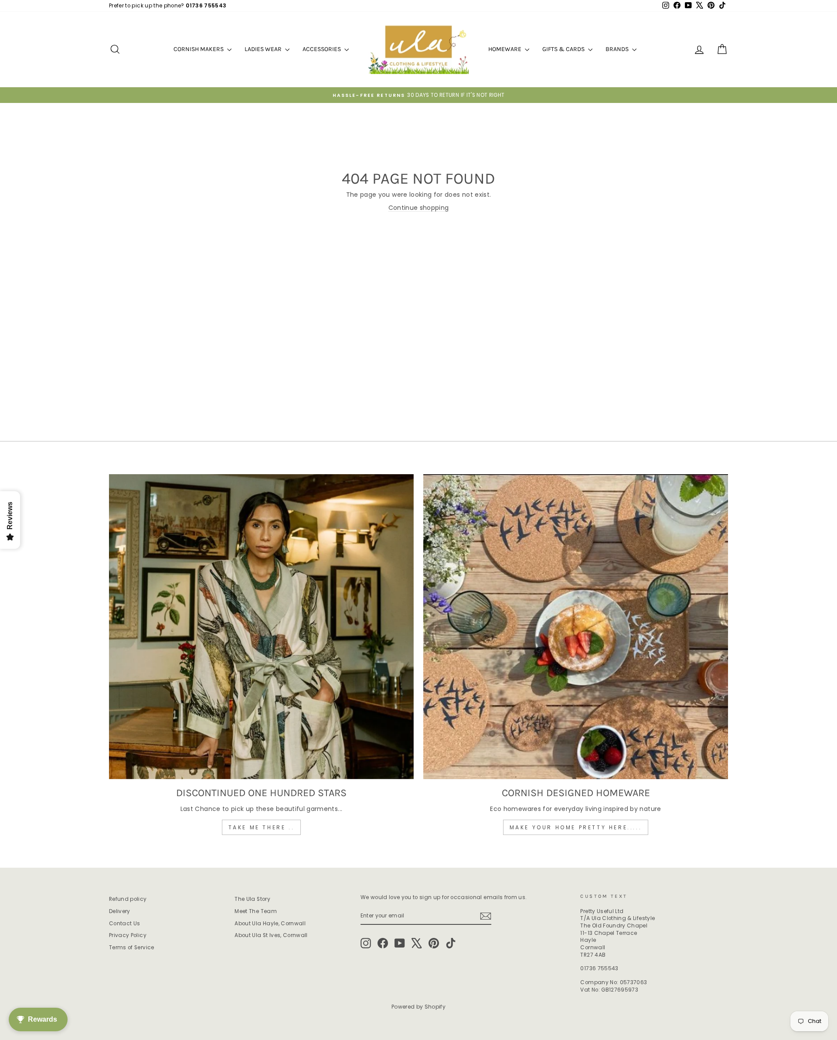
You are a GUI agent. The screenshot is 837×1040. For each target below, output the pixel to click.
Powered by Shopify (418, 1006)
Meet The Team (256, 911)
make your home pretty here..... (576, 827)
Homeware (505, 49)
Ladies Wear (264, 49)
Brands (618, 49)
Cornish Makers (199, 49)
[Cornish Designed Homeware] (575, 626)
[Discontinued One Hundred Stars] (261, 626)
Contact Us (124, 923)
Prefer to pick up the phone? (167, 5)
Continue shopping (418, 207)
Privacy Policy (127, 935)
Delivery (119, 911)
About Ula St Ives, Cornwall (271, 935)
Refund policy (128, 899)
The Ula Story (252, 899)
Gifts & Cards (564, 49)
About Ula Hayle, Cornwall (270, 923)
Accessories (322, 49)
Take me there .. (261, 827)
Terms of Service (131, 947)
